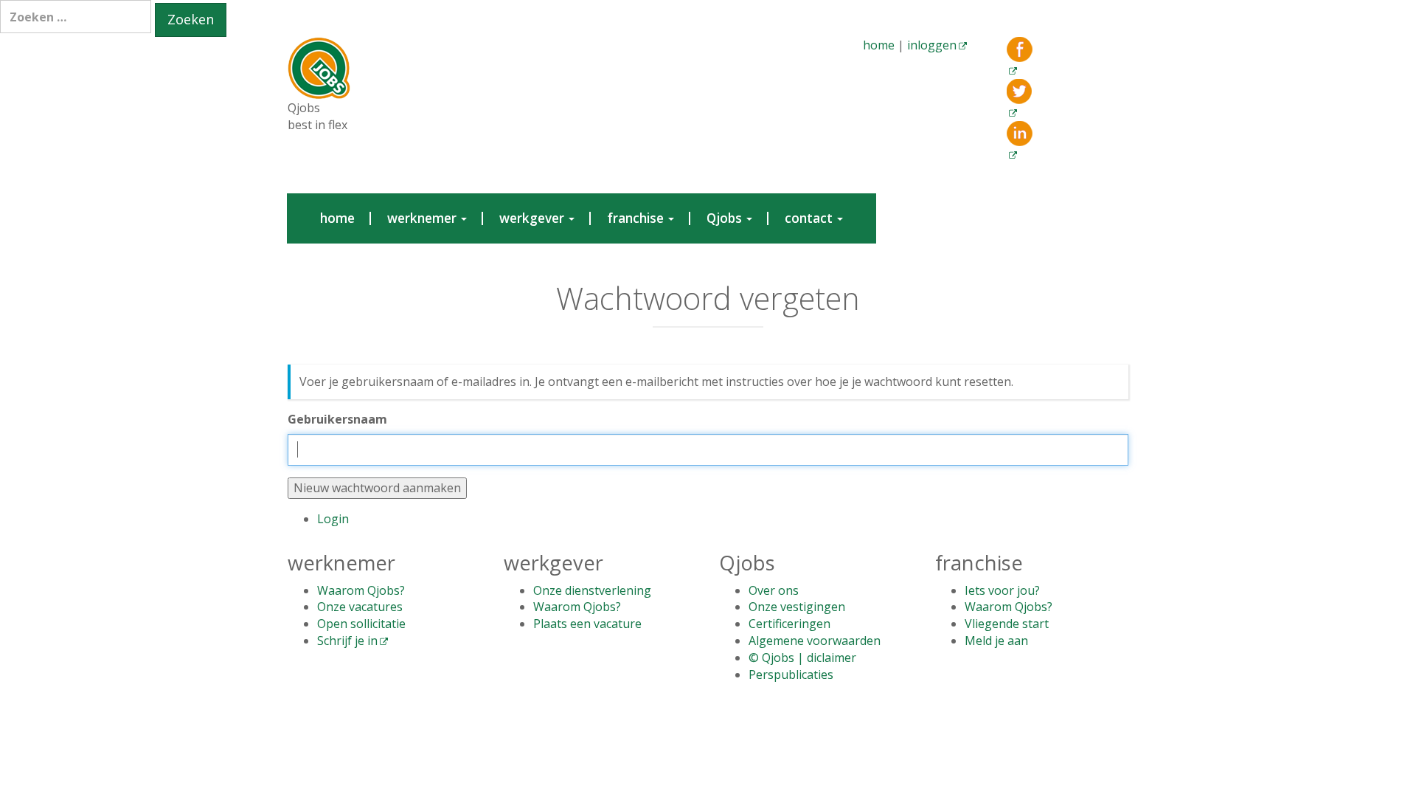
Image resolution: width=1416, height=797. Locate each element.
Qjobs (726, 218)
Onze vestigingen (797, 606)
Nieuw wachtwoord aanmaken (377, 488)
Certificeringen (789, 623)
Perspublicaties (791, 674)
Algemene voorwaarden (815, 640)
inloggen (932, 45)
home (879, 45)
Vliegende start (1007, 623)
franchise (637, 218)
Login (333, 519)
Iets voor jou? (1002, 590)
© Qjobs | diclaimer (802, 657)
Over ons (774, 590)
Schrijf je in (347, 640)
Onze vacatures (360, 606)
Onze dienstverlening (592, 590)
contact (810, 218)
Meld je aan (996, 640)
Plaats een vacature (587, 623)
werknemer (423, 218)
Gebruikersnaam (337, 419)
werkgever (533, 218)
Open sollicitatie (361, 623)
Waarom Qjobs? (361, 590)
